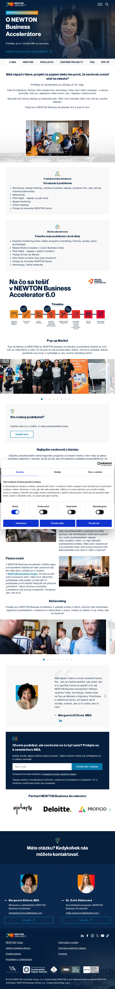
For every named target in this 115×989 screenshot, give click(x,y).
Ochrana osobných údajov (72, 948)
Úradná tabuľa (13, 953)
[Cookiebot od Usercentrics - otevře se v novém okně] (99, 464)
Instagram (92, 935)
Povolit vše (94, 523)
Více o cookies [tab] (95, 472)
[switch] (43, 512)
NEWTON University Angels (23, 573)
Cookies (62, 953)
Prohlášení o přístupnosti (19, 959)
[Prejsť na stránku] (57, 809)
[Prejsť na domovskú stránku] (16, 4)
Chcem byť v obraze (87, 766)
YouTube (102, 935)
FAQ (92, 62)
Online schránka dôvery (18, 948)
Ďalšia (111, 379)
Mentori (28, 62)
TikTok (107, 935)
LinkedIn (60, 720)
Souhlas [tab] (20, 472)
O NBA (12, 62)
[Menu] (100, 4)
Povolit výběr (57, 523)
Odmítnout (21, 523)
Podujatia (46, 62)
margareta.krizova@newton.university (26, 913)
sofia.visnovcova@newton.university (83, 913)
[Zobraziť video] (57, 138)
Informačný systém (68, 942)
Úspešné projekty (71, 62)
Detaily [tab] (57, 472)
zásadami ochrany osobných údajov (59, 774)
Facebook (87, 935)
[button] (42, 399)
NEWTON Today (14, 942)
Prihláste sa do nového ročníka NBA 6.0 (27, 51)
